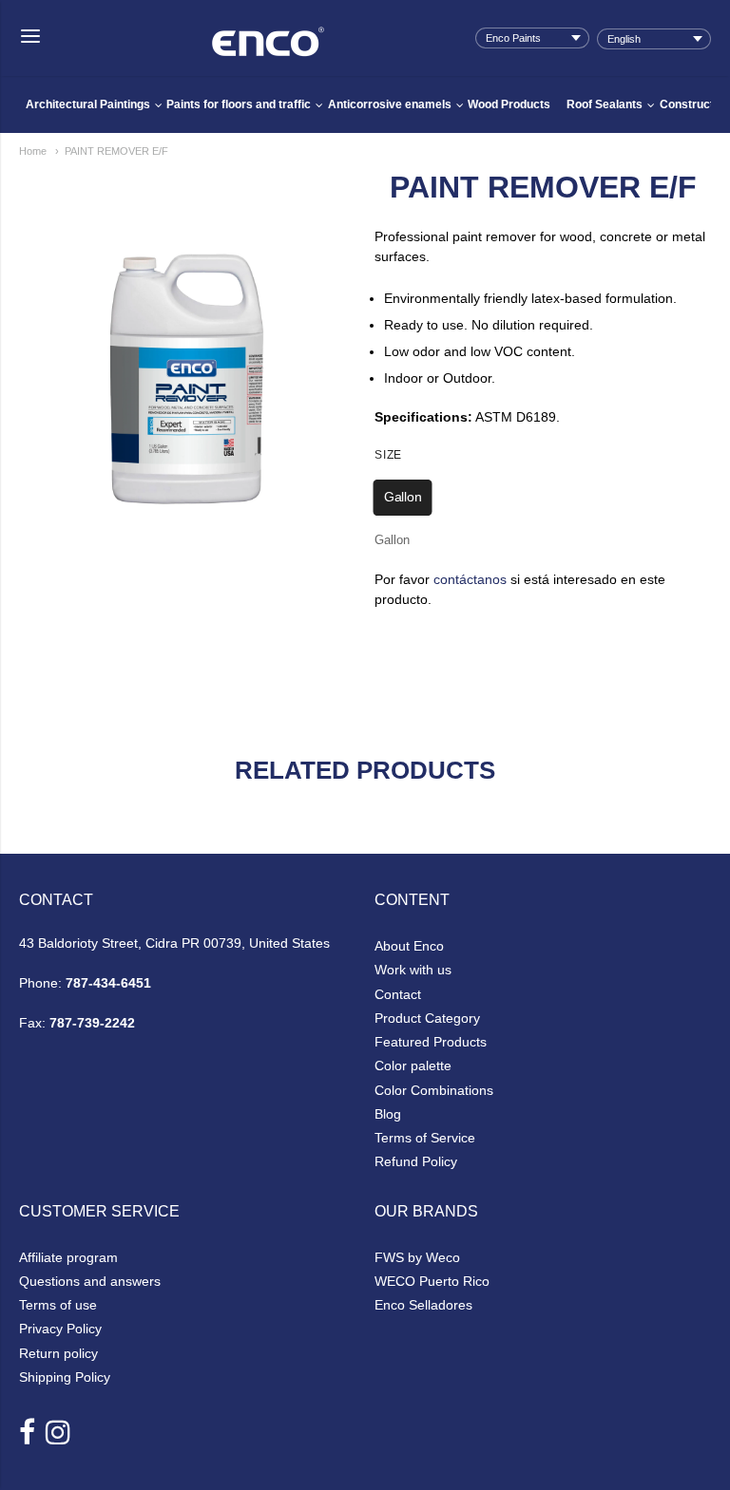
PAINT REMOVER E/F (116, 151)
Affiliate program (68, 1257)
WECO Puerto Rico (432, 1281)
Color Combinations (434, 1090)
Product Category (427, 1018)
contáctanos (470, 579)
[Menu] (30, 37)
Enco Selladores (423, 1304)
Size (388, 455)
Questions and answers (90, 1281)
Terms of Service (425, 1137)
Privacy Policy (60, 1328)
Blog (388, 1114)
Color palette (413, 1065)
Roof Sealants (605, 104)
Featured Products (431, 1041)
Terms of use (58, 1304)
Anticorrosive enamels (389, 104)
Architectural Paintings (88, 104)
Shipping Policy (64, 1377)
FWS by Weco (417, 1257)
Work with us (413, 969)
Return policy (58, 1353)
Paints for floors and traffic (238, 104)
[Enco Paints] (268, 28)
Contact (398, 994)
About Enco (409, 945)
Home (33, 151)
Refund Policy (416, 1161)
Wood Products (509, 104)
